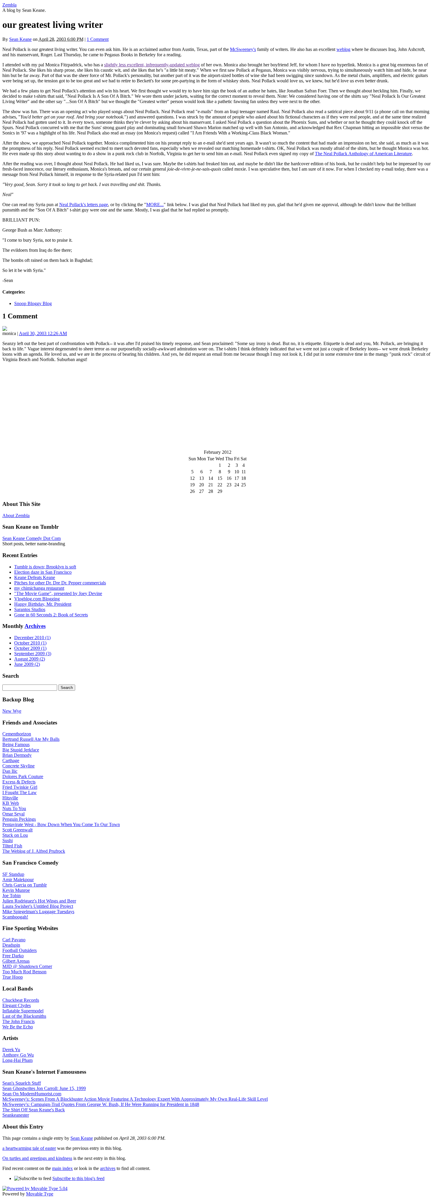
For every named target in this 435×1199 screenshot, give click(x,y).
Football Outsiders (19, 950)
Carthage (10, 760)
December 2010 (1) (32, 637)
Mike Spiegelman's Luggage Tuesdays (38, 911)
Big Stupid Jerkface (20, 749)
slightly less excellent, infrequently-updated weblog (152, 64)
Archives (35, 626)
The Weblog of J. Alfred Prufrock (33, 851)
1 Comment (98, 39)
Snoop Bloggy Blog (33, 303)
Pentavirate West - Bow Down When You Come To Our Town (61, 824)
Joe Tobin (11, 895)
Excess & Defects (19, 781)
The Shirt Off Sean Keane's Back (33, 1109)
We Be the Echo (17, 1026)
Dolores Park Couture (22, 776)
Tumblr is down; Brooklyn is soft (45, 566)
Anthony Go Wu (18, 1054)
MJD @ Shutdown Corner (27, 966)
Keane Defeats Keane (34, 577)
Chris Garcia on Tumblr (24, 884)
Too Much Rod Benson (24, 971)
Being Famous (16, 744)
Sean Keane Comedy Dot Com (31, 538)
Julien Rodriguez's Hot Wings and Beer (39, 900)
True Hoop (12, 977)
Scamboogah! (15, 916)
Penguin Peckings (19, 819)
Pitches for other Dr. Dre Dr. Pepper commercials (60, 582)
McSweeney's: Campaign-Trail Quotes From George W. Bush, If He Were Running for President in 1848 (100, 1104)
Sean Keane (20, 39)
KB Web (10, 803)
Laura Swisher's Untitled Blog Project (37, 906)
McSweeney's (243, 49)
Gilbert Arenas (16, 961)
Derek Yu (11, 1049)
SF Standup (13, 874)
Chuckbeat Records (20, 1000)
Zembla (9, 4)
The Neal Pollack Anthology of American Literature (363, 153)
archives (107, 1168)
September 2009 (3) (32, 653)
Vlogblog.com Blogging (37, 598)
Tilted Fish (12, 845)
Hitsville (10, 797)
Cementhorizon (16, 733)
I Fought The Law (19, 792)
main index (62, 1168)
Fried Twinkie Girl (19, 787)
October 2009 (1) (30, 648)
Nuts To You (14, 808)
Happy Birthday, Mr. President (42, 604)
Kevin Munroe (16, 890)
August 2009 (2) (29, 658)
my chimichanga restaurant (39, 588)
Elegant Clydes (16, 1005)
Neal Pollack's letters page (83, 204)
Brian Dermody (17, 755)
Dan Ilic (9, 771)
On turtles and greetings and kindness (37, 1158)
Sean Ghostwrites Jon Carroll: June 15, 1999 (44, 1088)
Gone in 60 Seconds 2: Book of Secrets (51, 614)
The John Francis (18, 1021)
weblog (343, 49)
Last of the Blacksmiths (24, 1016)
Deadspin (11, 945)
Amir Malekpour (18, 879)
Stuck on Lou (15, 835)
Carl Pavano (13, 939)
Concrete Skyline (18, 765)
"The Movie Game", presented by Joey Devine (58, 593)
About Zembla (16, 515)
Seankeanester (15, 1115)
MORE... (155, 204)
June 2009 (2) (27, 664)
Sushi (7, 840)
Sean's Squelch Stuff (21, 1083)
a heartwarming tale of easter (29, 1148)
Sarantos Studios (29, 609)
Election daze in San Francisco (43, 572)
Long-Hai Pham (17, 1060)
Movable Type (39, 1193)
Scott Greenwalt (17, 829)
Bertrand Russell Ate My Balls (30, 739)
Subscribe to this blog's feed (78, 1178)
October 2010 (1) (30, 642)
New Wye (11, 711)
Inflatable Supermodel (23, 1010)
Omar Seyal (13, 813)
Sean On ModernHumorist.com (31, 1093)
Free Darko (13, 955)
